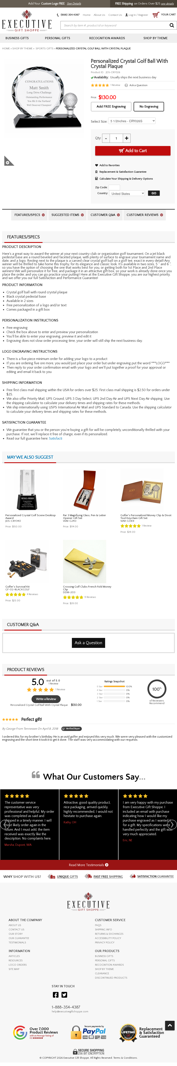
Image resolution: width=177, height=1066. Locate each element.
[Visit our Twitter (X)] (64, 995)
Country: (102, 193)
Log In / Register (138, 14)
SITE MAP (14, 969)
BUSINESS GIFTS (104, 956)
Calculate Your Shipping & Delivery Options (126, 178)
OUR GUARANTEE (19, 938)
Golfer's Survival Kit (17, 586)
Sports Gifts (44, 48)
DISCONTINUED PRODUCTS (111, 977)
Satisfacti (55, 438)
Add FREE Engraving (111, 106)
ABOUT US (15, 925)
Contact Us (115, 14)
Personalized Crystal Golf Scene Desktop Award (30, 517)
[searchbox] (119, 25)
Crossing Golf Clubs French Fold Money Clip (87, 588)
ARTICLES (14, 956)
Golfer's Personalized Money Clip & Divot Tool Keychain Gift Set (145, 517)
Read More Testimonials (87, 865)
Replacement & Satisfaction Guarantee (123, 171)
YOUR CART (168, 14)
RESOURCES (15, 960)
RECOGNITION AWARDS (109, 964)
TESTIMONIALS (17, 942)
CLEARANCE (102, 973)
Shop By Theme (22, 48)
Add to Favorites (110, 165)
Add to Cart (136, 150)
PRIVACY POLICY (104, 942)
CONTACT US (16, 929)
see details (167, 3)
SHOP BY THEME (104, 969)
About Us (99, 14)
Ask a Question (138, 85)
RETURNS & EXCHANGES (109, 934)
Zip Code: (101, 187)
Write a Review (46, 699)
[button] (153, 193)
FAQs (98, 925)
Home (86, 14)
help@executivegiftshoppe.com (70, 1011)
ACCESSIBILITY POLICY (108, 938)
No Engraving (148, 106)
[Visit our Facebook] (56, 995)
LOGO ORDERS (18, 964)
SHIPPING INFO (103, 929)
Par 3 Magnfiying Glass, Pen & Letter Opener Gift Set (84, 517)
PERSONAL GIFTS (105, 960)
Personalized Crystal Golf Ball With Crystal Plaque (39, 705)
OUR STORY (16, 934)
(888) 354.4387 (70, 14)
